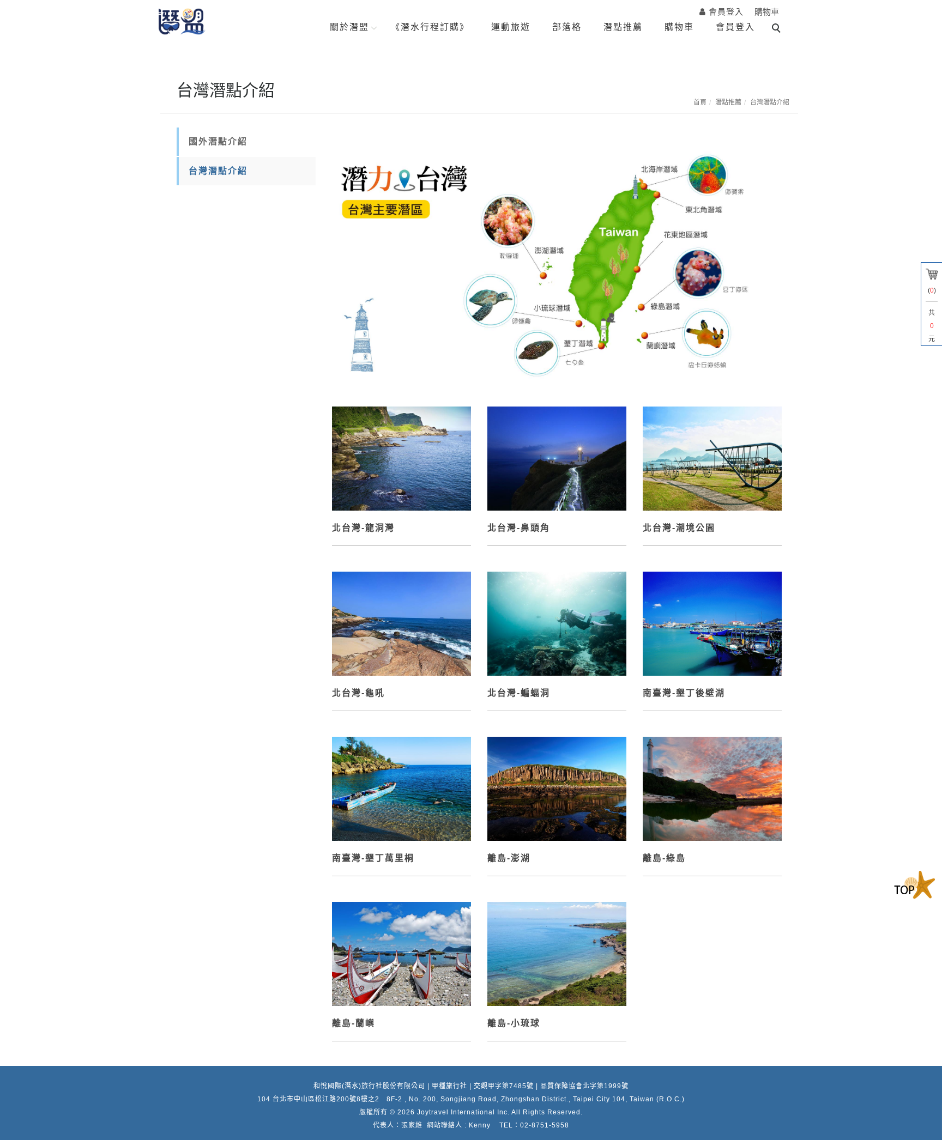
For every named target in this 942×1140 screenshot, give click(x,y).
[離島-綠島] (712, 787)
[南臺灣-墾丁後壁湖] (712, 622)
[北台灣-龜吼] (401, 622)
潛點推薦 (623, 27)
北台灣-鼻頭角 (518, 527)
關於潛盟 (349, 27)
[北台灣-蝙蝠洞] (556, 622)
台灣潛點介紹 (769, 102)
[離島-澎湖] (556, 787)
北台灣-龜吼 (358, 693)
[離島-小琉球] (556, 952)
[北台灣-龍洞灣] (401, 457)
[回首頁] (182, 21)
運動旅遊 (510, 27)
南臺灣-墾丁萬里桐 (373, 858)
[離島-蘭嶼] (401, 952)
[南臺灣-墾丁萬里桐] (401, 787)
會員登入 (735, 27)
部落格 (567, 27)
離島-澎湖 (508, 858)
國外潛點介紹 (218, 141)
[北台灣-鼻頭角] (556, 457)
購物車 (766, 11)
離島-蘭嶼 (353, 1023)
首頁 (699, 102)
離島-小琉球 (513, 1023)
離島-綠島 (664, 858)
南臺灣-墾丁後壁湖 (684, 693)
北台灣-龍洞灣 (363, 527)
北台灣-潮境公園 (679, 527)
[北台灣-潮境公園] (712, 457)
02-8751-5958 (544, 1125)
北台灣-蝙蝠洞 (518, 693)
